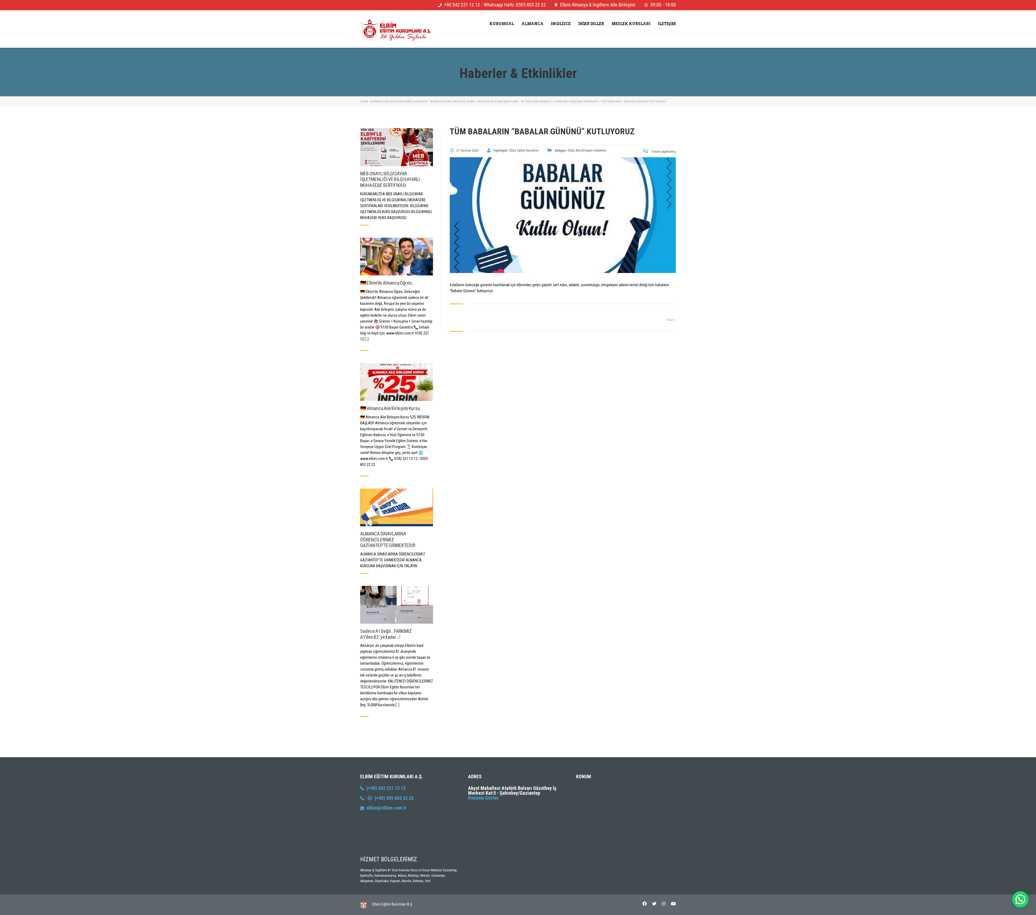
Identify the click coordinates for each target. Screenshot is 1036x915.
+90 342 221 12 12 (462, 5)
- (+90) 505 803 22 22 (389, 798)
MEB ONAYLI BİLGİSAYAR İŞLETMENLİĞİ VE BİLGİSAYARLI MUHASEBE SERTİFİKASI (390, 179)
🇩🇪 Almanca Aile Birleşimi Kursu (390, 408)
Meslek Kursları (631, 23)
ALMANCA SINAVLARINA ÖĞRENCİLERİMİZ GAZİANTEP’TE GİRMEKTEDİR (387, 539)
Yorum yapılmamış (663, 151)
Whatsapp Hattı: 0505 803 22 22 (515, 5)
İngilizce (561, 23)
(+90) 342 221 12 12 (384, 788)
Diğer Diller (591, 23)
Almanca (532, 23)
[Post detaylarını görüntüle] (396, 147)
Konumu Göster (483, 798)
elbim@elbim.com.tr (386, 808)
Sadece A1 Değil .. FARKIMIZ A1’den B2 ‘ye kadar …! (386, 634)
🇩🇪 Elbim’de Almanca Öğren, (386, 283)
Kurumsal (501, 23)
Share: (671, 320)
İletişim (667, 23)
